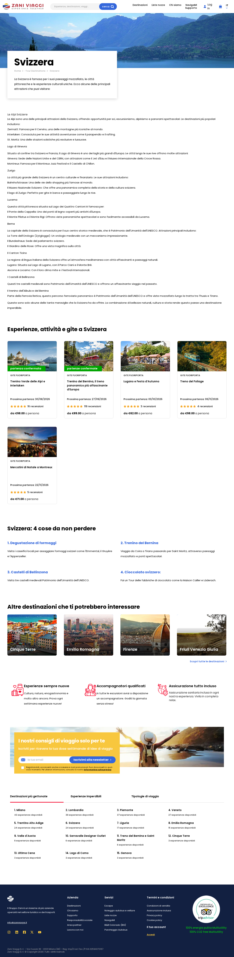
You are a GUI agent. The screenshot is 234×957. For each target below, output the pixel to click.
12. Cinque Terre (179, 836)
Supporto (191, 8)
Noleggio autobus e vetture (119, 910)
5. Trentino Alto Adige (29, 823)
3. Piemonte (125, 810)
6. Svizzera (73, 823)
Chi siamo (175, 5)
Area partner (74, 925)
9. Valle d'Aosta (25, 836)
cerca (105, 6)
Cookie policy (154, 920)
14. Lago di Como (77, 853)
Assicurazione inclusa (159, 910)
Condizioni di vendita (158, 905)
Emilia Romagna (83, 649)
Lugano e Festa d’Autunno (141, 381)
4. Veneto (175, 810)
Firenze (130, 649)
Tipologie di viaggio (145, 796)
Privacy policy (154, 915)
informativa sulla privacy (97, 769)
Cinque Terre (23, 649)
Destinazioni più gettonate (28, 796)
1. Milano (19, 810)
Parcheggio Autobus (115, 929)
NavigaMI (191, 5)
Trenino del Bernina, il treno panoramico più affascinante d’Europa (87, 385)
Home (17, 70)
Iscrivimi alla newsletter (91, 760)
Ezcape (108, 905)
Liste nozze (158, 5)
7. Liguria (123, 823)
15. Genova (124, 853)
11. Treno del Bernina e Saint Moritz (135, 838)
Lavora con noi (75, 929)
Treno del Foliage (192, 381)
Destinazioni (140, 5)
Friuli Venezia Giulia (199, 649)
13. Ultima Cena (24, 853)
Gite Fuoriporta (20, 375)
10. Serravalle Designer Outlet (86, 836)
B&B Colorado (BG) (115, 925)
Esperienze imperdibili (86, 796)
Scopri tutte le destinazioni (207, 661)
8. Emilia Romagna (181, 823)
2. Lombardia (74, 810)
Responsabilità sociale (80, 920)
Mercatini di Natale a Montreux (31, 467)
